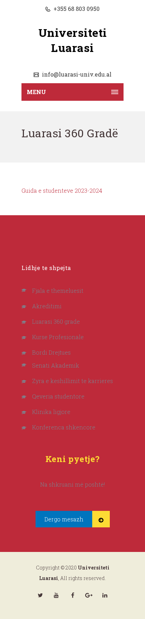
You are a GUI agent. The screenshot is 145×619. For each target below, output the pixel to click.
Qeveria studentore (58, 396)
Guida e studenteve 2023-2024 (61, 190)
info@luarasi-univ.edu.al (76, 74)
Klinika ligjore (51, 411)
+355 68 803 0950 (76, 8)
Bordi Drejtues (51, 352)
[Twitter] (40, 595)
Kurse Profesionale (58, 337)
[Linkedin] (105, 595)
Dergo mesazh (63, 519)
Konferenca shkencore (63, 427)
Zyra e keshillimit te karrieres (72, 380)
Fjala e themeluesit (57, 290)
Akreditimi (47, 306)
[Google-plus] (88, 595)
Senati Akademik (55, 365)
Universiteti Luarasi (72, 40)
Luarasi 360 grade (56, 321)
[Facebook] (72, 595)
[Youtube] (56, 595)
